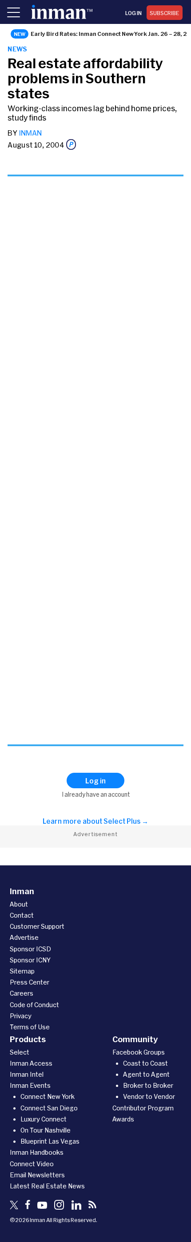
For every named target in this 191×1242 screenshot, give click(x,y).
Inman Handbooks (37, 1152)
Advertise (24, 937)
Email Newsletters (37, 1175)
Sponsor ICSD (30, 949)
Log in (133, 13)
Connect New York (47, 1096)
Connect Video (32, 1164)
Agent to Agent (146, 1074)
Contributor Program (143, 1108)
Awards (123, 1119)
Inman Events (30, 1085)
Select (19, 1052)
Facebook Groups (138, 1052)
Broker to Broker (148, 1085)
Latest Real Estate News (47, 1186)
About (19, 904)
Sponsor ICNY (30, 960)
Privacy (21, 1016)
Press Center (29, 982)
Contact (22, 915)
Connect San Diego (49, 1108)
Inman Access (31, 1063)
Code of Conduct (34, 1004)
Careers (21, 993)
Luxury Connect (43, 1119)
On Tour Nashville (45, 1130)
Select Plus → (125, 821)
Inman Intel (27, 1074)
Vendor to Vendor (149, 1096)
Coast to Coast (145, 1063)
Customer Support (37, 926)
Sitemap (22, 971)
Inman (30, 132)
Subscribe (164, 13)
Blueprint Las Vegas (50, 1141)
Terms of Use (30, 1027)
